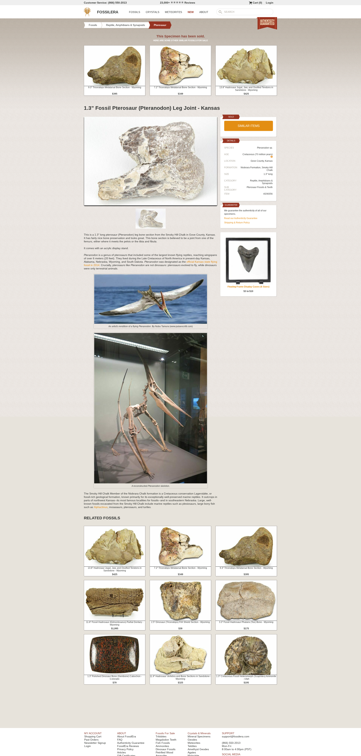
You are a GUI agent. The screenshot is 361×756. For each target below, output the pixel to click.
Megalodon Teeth (166, 739)
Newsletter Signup (95, 742)
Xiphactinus (101, 507)
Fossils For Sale (165, 733)
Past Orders (91, 739)
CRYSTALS (152, 12)
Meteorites (194, 742)
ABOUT (203, 12)
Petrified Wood (164, 752)
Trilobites (161, 736)
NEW (191, 12)
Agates (192, 752)
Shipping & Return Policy (237, 222)
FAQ (119, 739)
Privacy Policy (125, 749)
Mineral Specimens (199, 736)
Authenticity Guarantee (130, 742)
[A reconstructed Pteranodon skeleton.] (150, 482)
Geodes (192, 739)
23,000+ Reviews (177, 2)
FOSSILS (134, 12)
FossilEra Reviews (128, 746)
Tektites (192, 746)
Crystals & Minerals (199, 733)
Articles (121, 752)
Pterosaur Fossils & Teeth (260, 187)
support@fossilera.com (235, 736)
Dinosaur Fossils (165, 749)
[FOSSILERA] (87, 15)
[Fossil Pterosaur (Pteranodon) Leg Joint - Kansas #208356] (150, 204)
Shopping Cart (92, 736)
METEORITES (173, 12)
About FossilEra (126, 736)
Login (269, 2)
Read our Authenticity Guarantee (240, 218)
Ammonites (162, 746)
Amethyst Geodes (198, 749)
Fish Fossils (163, 742)
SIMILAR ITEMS (249, 125)
